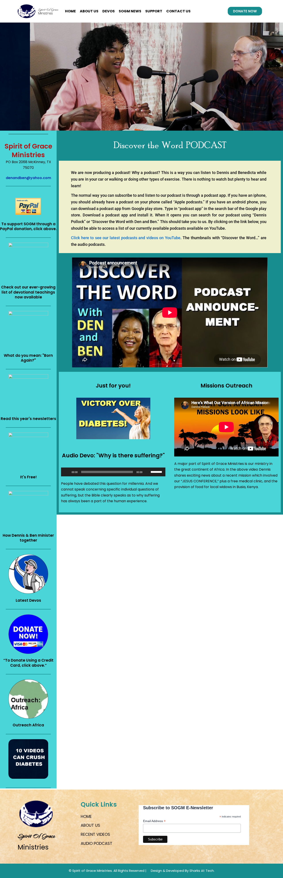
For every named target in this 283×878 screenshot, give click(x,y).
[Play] (67, 472)
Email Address (154, 821)
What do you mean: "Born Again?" (28, 358)
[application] (113, 472)
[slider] (157, 471)
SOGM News (130, 11)
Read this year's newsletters (28, 418)
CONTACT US (178, 11)
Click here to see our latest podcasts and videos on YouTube (125, 237)
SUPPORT (153, 11)
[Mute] (147, 472)
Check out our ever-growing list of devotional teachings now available (28, 292)
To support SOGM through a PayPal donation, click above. (28, 226)
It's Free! (28, 477)
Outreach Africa (28, 725)
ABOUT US (89, 11)
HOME (70, 11)
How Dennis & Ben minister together (28, 538)
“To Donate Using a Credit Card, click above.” (28, 663)
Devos (108, 11)
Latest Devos (28, 600)
